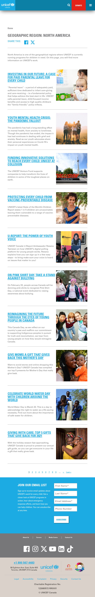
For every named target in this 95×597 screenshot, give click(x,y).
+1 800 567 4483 (24, 562)
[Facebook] (26, 42)
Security (64, 579)
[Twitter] (32, 42)
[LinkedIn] (59, 546)
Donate (78, 5)
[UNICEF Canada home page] (50, 571)
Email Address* (63, 501)
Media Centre (53, 537)
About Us (26, 537)
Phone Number (63, 508)
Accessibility (28, 579)
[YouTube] (51, 546)
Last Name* (61, 493)
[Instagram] (33, 546)
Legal (16, 579)
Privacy (53, 579)
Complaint (41, 579)
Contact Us (68, 537)
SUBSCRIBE (61, 519)
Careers (38, 537)
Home (10, 28)
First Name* (61, 485)
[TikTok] (68, 546)
